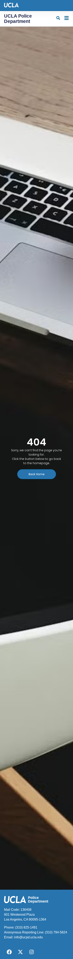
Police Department (38, 899)
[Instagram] (31, 952)
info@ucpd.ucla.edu (28, 937)
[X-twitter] (20, 952)
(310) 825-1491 (26, 927)
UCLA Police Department (18, 18)
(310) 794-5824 (56, 932)
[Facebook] (9, 952)
